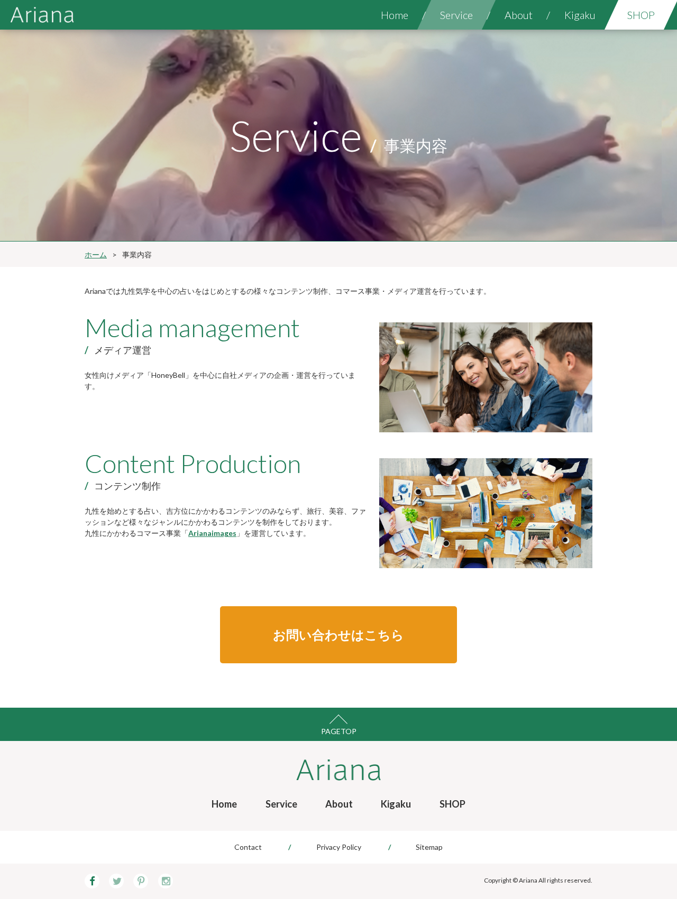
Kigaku (580, 14)
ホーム (96, 254)
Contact (248, 846)
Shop (641, 14)
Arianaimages (212, 533)
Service (456, 14)
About (519, 14)
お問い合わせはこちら (338, 634)
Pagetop (338, 731)
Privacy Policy (338, 846)
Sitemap (429, 846)
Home (394, 14)
